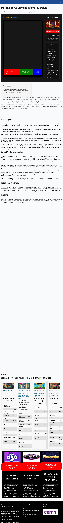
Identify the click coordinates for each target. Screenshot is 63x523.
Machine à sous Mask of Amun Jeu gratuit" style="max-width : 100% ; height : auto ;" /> (54, 393)
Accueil (3, 12)
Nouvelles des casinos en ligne (30, 514)
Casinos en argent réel (11, 72)
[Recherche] (60, 2)
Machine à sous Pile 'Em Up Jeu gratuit (39, 401)
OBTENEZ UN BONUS (12, 466)
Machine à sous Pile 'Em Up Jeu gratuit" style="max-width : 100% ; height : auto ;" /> (39, 393)
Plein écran (37, 72)
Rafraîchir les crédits (26, 72)
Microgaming (22, 125)
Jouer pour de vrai (52, 31)
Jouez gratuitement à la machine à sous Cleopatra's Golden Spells (24, 404)
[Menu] (2, 2)
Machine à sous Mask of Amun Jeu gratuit (55, 401)
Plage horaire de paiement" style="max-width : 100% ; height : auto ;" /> (8, 393)
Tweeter (15, 17)
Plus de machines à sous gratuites (52, 37)
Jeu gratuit (8, 12)
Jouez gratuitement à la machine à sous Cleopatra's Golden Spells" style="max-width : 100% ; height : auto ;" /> (24, 394)
